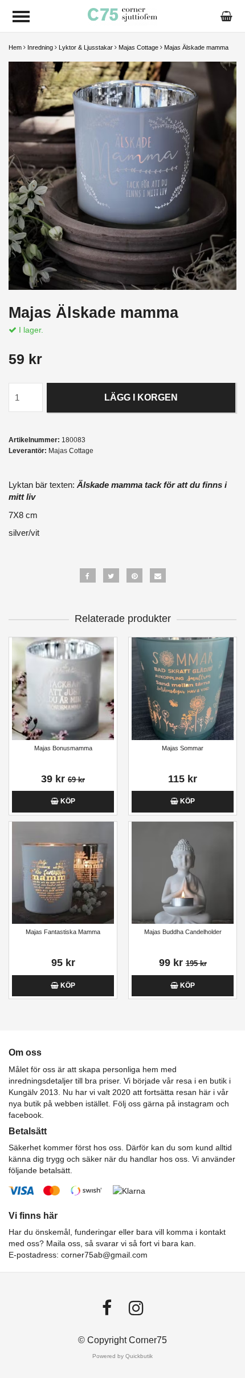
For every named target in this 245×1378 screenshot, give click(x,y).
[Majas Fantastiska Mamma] (63, 873)
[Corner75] (123, 16)
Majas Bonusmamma (63, 748)
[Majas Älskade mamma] (122, 176)
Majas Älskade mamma (196, 47)
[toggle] (21, 16)
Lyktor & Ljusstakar (86, 47)
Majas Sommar (182, 748)
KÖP (67, 801)
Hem (15, 47)
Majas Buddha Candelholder (183, 931)
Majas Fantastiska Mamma (63, 931)
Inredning (40, 47)
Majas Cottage (138, 47)
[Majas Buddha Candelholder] (182, 873)
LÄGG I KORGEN (141, 397)
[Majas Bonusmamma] (63, 688)
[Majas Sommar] (182, 688)
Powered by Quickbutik (122, 1356)
